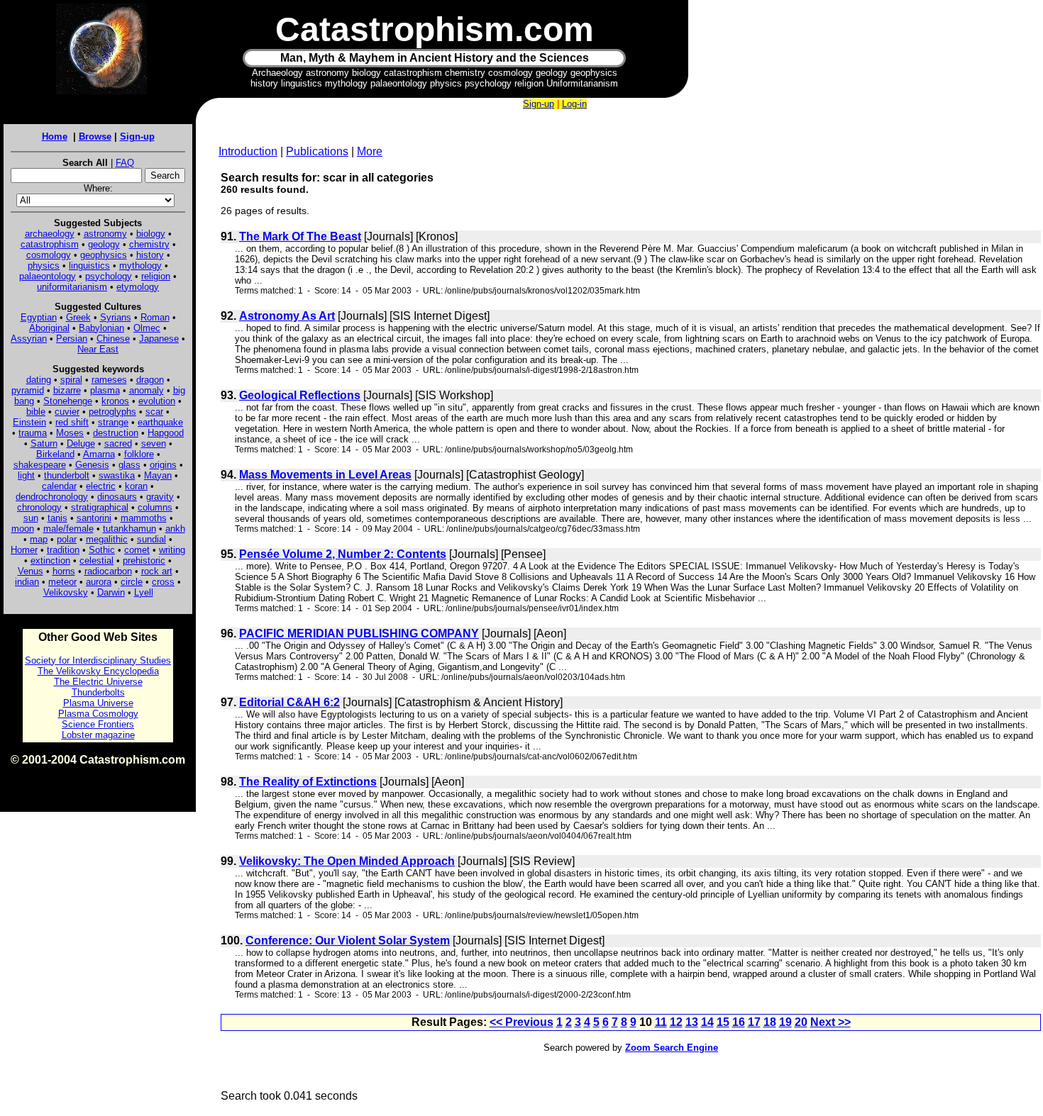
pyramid (27, 390)
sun (30, 518)
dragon (150, 379)
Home (54, 136)
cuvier (67, 411)
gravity (160, 496)
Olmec (146, 328)
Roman (155, 317)
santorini (94, 518)
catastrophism (50, 244)
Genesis (92, 464)
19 (785, 1022)
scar (154, 411)
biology (150, 233)
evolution (156, 401)
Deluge (81, 443)
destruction (115, 433)
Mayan (158, 475)
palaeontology (47, 276)
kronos (115, 401)
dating (38, 379)
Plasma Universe (98, 703)
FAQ (125, 162)
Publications (317, 151)
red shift (72, 422)
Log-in (574, 104)
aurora (98, 581)
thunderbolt (66, 475)
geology (104, 244)
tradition (63, 550)
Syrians (115, 317)
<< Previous (521, 1022)
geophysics (103, 255)
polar (67, 539)
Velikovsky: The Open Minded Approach (347, 861)
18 (769, 1022)
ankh (175, 528)
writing (172, 550)
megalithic (107, 539)
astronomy (105, 233)
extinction (50, 560)
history (150, 255)
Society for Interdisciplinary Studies (98, 660)
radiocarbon (108, 571)
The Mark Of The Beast (300, 236)
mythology (140, 265)
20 (801, 1022)
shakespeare (39, 464)
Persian (71, 338)
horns (64, 571)
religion (155, 276)
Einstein (29, 422)
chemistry (149, 244)
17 (754, 1022)
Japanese (159, 338)
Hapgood (166, 433)
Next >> (830, 1022)
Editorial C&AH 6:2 (289, 702)
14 (707, 1022)
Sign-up (137, 136)
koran (136, 486)
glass (129, 464)
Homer (24, 550)
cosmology (48, 255)
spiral (71, 379)
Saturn (44, 443)
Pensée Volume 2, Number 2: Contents (342, 554)
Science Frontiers (98, 724)
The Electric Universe (98, 681)
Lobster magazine (98, 735)
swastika (117, 475)
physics (44, 265)
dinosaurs (117, 496)
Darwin (111, 592)
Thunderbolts (98, 692)
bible (35, 411)
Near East (97, 349)
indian (27, 581)
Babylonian (101, 328)
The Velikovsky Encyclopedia (98, 671)
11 (661, 1022)
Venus (30, 571)
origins (163, 464)
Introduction (248, 151)
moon (22, 528)
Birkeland (55, 454)
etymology (137, 286)
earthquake (160, 422)
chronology (39, 507)
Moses (70, 433)
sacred (118, 443)
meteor (62, 581)
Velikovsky (65, 592)
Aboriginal (49, 328)
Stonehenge (67, 401)
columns (155, 507)
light (26, 475)
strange (113, 422)
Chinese (113, 338)
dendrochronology (52, 496)
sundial (151, 539)
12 (676, 1022)
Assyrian (29, 338)
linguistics (89, 265)
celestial (96, 560)
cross (163, 581)
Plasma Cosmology (98, 713)
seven (153, 443)
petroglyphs (112, 411)
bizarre (67, 390)
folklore (139, 454)
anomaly (146, 390)
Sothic (102, 550)
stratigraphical (99, 507)
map (39, 539)
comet (137, 550)
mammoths (144, 518)
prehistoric (144, 560)
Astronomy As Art (287, 316)
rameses (109, 379)
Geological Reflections (299, 395)
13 (691, 1022)
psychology (108, 276)
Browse (95, 136)
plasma (105, 390)
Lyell (143, 592)
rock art (156, 571)
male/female (68, 528)
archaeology (49, 233)
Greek (78, 317)
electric (101, 486)
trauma (32, 433)
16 (738, 1022)
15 (723, 1022)
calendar (59, 486)
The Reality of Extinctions (308, 782)
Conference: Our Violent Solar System (347, 940)
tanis (57, 518)
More (369, 151)
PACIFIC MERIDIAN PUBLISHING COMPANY (359, 633)
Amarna (99, 454)
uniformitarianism (72, 286)
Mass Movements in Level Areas (325, 475)
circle (132, 581)
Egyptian (39, 317)
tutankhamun (129, 528)
